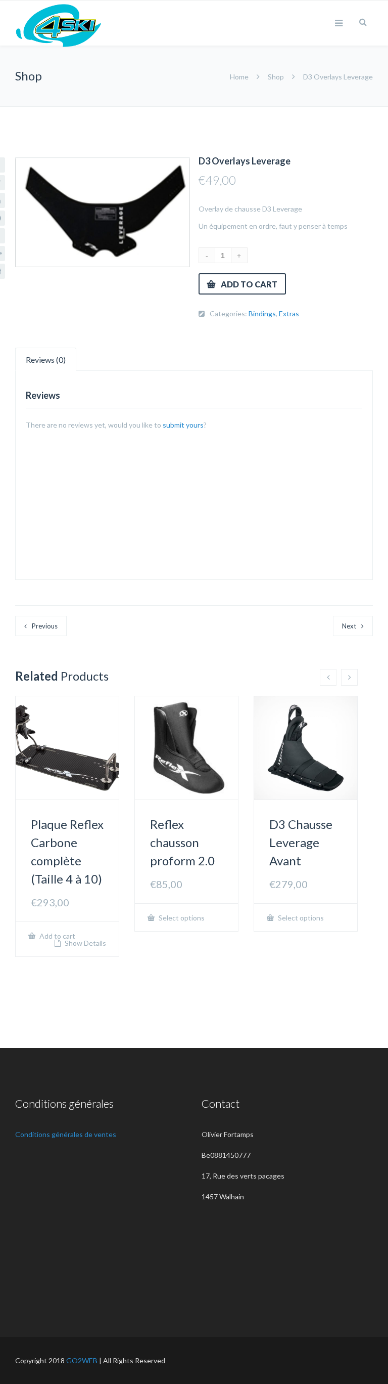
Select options (181, 917)
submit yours (183, 425)
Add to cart (249, 284)
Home (240, 76)
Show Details (84, 943)
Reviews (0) (46, 359)
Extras (289, 313)
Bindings (262, 313)
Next (349, 626)
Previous (45, 626)
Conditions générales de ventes (65, 1134)
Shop (275, 76)
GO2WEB (82, 1360)
